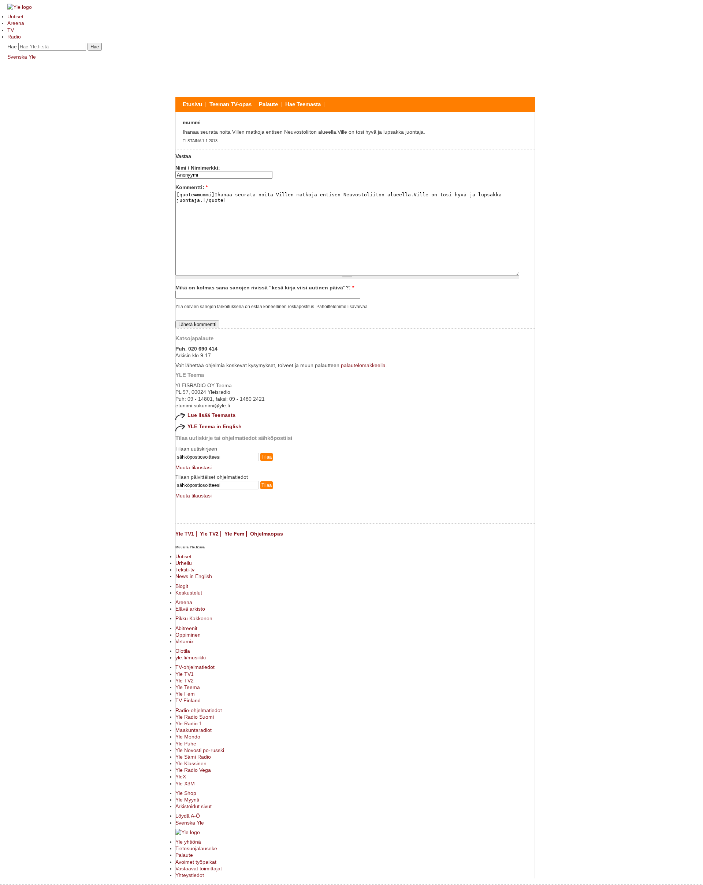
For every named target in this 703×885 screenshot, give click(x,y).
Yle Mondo (187, 737)
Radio (14, 37)
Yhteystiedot (189, 875)
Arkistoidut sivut (193, 806)
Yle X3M (185, 783)
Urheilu (183, 563)
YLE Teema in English (214, 426)
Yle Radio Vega (193, 770)
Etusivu (192, 104)
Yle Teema (187, 687)
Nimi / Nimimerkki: (197, 168)
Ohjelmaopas (266, 534)
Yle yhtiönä (188, 842)
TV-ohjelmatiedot (195, 667)
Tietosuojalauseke (196, 848)
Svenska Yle (21, 57)
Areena (15, 23)
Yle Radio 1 (188, 723)
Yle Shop (185, 793)
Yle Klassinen (191, 763)
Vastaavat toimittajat (198, 868)
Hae (12, 46)
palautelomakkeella (363, 365)
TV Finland (188, 700)
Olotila (182, 651)
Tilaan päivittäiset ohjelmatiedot (211, 477)
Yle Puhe (185, 744)
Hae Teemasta (303, 104)
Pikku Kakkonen (193, 618)
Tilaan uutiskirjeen (196, 449)
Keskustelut (188, 593)
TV (10, 30)
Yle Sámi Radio (193, 757)
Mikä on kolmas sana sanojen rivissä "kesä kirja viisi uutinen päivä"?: (264, 287)
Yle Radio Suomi (194, 717)
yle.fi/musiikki (190, 657)
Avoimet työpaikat (195, 862)
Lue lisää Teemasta (211, 415)
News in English (193, 576)
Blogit (181, 586)
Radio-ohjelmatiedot (198, 710)
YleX (180, 777)
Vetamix (184, 641)
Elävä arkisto (190, 609)
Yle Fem (234, 534)
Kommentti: (191, 187)
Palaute (268, 104)
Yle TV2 (209, 534)
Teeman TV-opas (230, 104)
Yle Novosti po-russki (199, 750)
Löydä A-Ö (187, 816)
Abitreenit (186, 628)
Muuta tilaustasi (193, 467)
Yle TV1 (184, 534)
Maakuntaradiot (193, 730)
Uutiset (15, 16)
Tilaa (266, 457)
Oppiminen (188, 635)
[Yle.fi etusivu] (19, 7)
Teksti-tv (184, 570)
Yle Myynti (187, 800)
